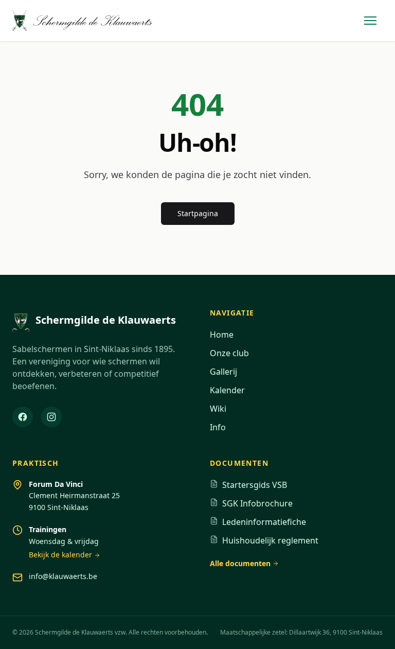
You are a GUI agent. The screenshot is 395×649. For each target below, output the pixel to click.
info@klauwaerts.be (63, 576)
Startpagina (197, 213)
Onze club (229, 353)
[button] (370, 20)
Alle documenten (240, 563)
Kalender (227, 390)
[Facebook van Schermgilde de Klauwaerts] (22, 417)
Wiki (218, 408)
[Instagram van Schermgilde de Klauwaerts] (51, 417)
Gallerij (223, 371)
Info (218, 427)
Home (222, 334)
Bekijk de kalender (60, 554)
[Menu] (370, 20)
